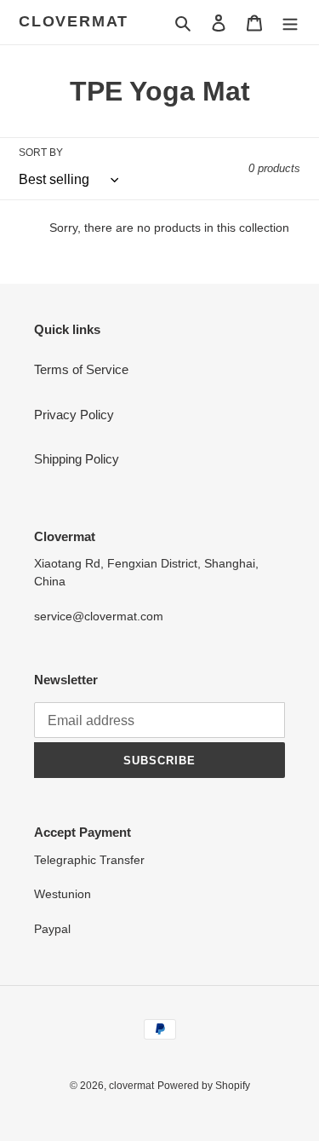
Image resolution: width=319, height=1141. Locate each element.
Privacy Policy (74, 414)
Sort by (41, 152)
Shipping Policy (76, 459)
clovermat (73, 21)
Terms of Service (81, 369)
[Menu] (290, 22)
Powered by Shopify (203, 1086)
